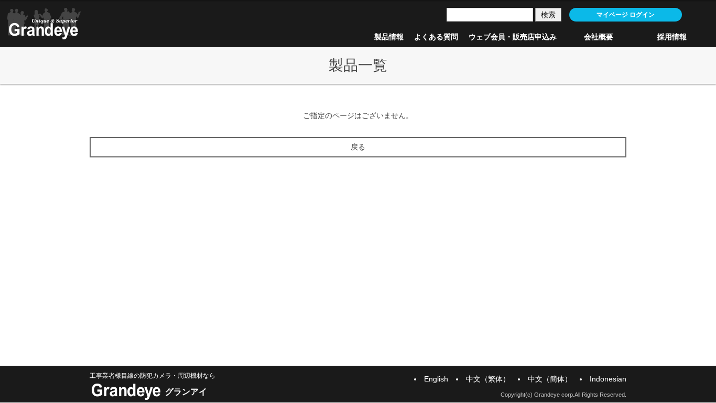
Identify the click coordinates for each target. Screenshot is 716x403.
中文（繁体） (488, 379)
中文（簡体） (550, 379)
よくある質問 (436, 37)
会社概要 (598, 37)
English (436, 379)
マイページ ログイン (625, 14)
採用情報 (672, 37)
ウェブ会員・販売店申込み (513, 37)
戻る (358, 147)
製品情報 (389, 37)
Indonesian (608, 379)
